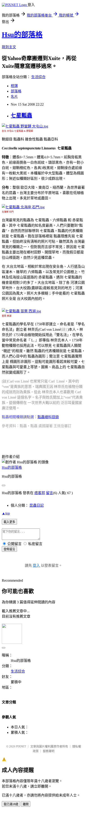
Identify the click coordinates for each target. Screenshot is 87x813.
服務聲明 (48, 751)
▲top (6, 513)
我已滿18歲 (11, 804)
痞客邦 (39, 493)
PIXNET (21, 746)
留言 (49, 493)
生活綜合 (38, 77)
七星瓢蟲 (21, 115)
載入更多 (9, 522)
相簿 (14, 86)
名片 (14, 96)
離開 (26, 804)
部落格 (16, 91)
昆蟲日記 (36, 505)
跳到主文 (9, 47)
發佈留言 (9, 549)
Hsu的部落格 (22, 35)
